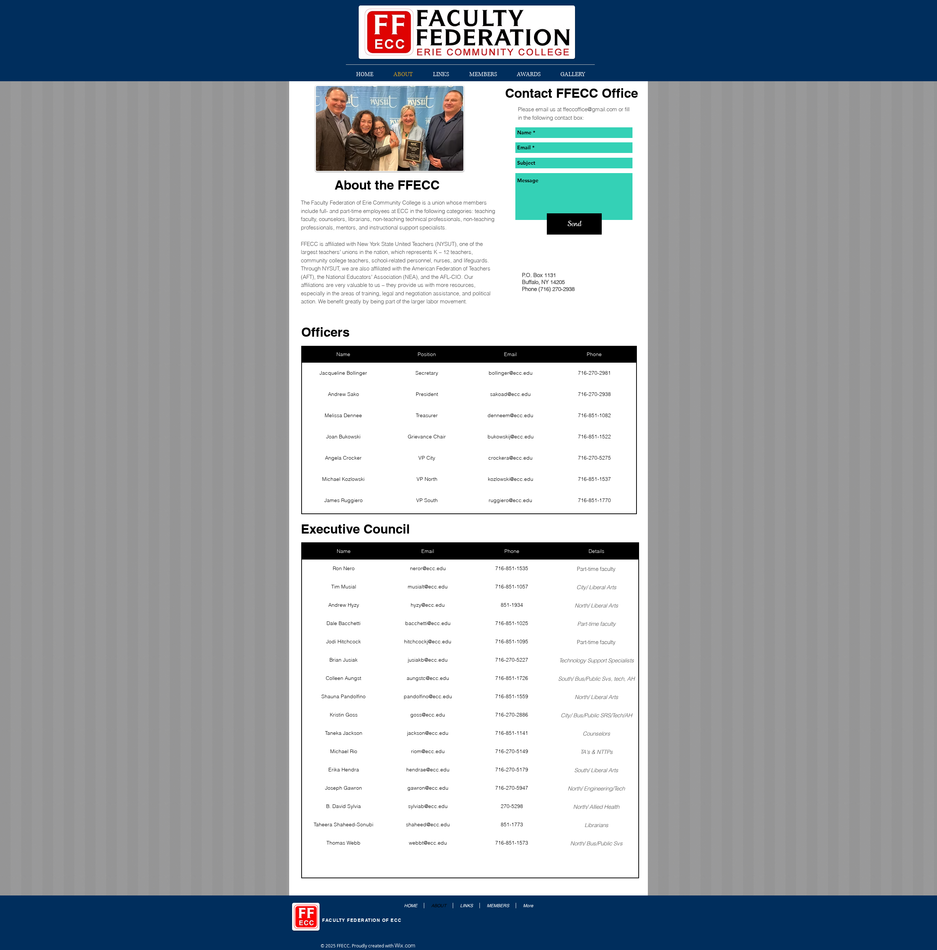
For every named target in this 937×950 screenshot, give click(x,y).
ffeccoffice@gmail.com (590, 109)
